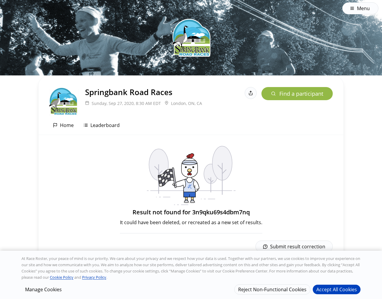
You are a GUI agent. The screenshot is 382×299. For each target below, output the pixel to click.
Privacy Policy (94, 277)
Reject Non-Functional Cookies (272, 289)
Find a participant (301, 93)
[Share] (251, 93)
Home (67, 125)
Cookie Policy (61, 277)
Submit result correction (297, 246)
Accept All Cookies (336, 289)
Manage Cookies (43, 289)
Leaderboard (105, 125)
